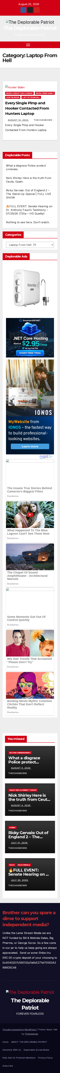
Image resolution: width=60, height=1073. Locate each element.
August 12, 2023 (18, 120)
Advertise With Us (11, 1049)
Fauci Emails (24, 865)
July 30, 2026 (20, 880)
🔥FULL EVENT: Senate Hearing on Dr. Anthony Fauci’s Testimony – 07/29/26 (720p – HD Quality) (29, 210)
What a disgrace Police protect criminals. (24, 762)
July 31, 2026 (19, 843)
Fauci (12, 865)
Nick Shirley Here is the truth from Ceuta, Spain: (29, 799)
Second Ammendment (20, 753)
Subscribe (7, 1065)
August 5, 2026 (21, 768)
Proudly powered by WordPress (19, 1029)
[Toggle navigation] (28, 45)
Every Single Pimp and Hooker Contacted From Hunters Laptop (27, 108)
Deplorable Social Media (36, 1049)
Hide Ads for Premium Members (19, 1057)
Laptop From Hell (31, 97)
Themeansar (31, 1033)
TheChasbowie (43, 120)
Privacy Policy (45, 1057)
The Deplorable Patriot (30, 28)
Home (5, 1042)
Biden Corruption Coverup (19, 93)
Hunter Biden (12, 97)
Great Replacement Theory (23, 790)
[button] (50, 44)
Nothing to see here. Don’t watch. (28, 222)
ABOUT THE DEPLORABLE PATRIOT (29, 1042)
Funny (12, 828)
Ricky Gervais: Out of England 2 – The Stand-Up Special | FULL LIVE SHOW (28, 194)
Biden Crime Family (45, 93)
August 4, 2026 (21, 805)
